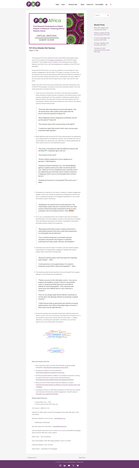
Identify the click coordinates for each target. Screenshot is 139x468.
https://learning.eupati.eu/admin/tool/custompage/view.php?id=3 (55, 380)
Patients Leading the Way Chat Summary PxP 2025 (102, 34)
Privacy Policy (80, 462)
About (82, 4)
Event (63, 4)
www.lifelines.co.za (59, 418)
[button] (111, 4)
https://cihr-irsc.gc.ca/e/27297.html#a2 (47, 394)
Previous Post (31, 458)
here (36, 66)
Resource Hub (73, 4)
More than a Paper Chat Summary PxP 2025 (101, 29)
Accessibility (99, 4)
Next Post (83, 458)
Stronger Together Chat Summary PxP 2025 (101, 44)
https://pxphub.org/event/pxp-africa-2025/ (55, 367)
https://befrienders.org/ (59, 426)
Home (57, 4)
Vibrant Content (72, 462)
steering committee (55, 60)
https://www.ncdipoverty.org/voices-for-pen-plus (50, 372)
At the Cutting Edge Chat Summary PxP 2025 (102, 39)
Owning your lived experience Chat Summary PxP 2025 (102, 50)
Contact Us (90, 4)
